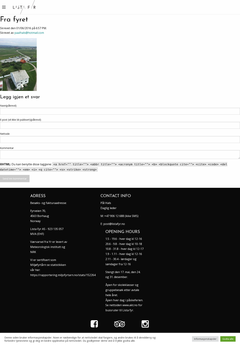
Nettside (5, 133)
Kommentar (7, 148)
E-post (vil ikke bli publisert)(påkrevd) (20, 119)
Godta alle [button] (227, 338)
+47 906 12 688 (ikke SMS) (121, 216)
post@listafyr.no (114, 224)
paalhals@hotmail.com (29, 33)
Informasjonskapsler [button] (205, 338)
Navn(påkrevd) (8, 105)
